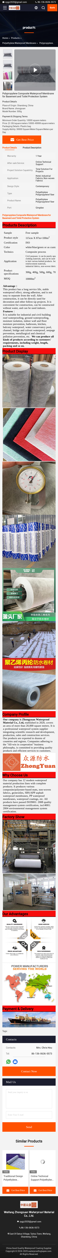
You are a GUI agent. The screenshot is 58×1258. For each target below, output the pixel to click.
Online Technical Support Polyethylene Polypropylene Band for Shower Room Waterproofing (15, 1178)
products (15, 38)
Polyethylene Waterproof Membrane (19, 43)
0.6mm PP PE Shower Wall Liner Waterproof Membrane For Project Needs (42, 1178)
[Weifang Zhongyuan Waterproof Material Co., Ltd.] (15, 7)
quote (52, 8)
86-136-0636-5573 (46, 2)
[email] (15, 1062)
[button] (8, 89)
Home (5, 38)
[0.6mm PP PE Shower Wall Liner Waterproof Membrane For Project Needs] (43, 1161)
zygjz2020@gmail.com (16, 2)
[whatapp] (8, 1062)
